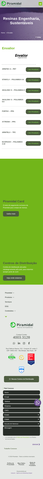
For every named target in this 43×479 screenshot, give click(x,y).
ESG (6, 306)
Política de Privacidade (23, 437)
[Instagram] (24, 343)
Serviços (8, 302)
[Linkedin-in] (19, 343)
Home (3, 33)
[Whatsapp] (14, 343)
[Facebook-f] (29, 343)
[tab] (21, 388)
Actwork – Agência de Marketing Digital (21, 473)
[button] (40, 3)
